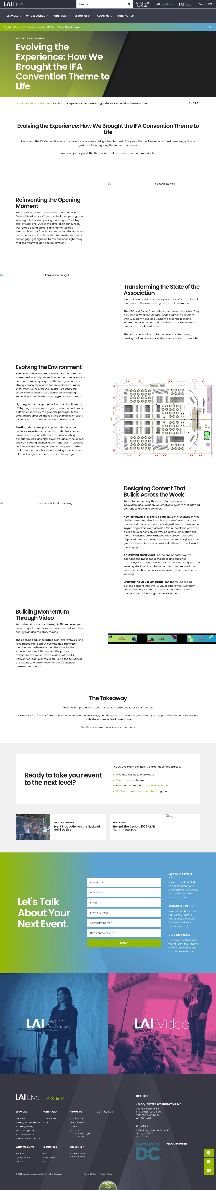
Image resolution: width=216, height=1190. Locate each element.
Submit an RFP (179, 906)
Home (19, 103)
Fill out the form (126, 780)
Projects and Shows (38, 103)
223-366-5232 (143, 1117)
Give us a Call (179, 935)
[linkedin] (57, 1098)
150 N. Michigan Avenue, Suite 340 (152, 1130)
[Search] (129, 4)
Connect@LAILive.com (156, 785)
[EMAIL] (209, 1170)
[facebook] (48, 1098)
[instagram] (62, 1098)
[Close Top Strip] (210, 27)
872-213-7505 (143, 1136)
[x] (52, 1098)
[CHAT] (209, 1162)
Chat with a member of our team (137, 791)
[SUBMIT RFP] (209, 1153)
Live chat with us (180, 875)
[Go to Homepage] (13, 4)
